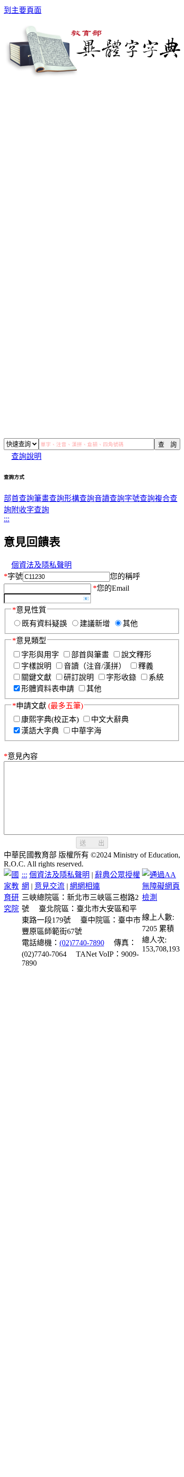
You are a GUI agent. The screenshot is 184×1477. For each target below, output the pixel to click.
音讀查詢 (109, 498)
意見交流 (49, 886)
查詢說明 (26, 456)
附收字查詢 (30, 510)
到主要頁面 (23, 10)
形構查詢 (79, 498)
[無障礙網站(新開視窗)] (161, 897)
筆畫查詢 (49, 498)
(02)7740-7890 (81, 943)
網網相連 (85, 886)
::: (6, 519)
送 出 (92, 843)
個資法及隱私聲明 (41, 565)
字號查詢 (140, 498)
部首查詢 (19, 498)
